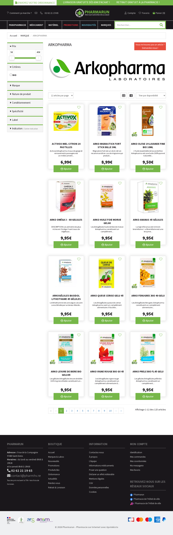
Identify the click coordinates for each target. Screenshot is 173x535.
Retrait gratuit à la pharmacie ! (137, 2)
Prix (14, 46)
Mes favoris (135, 470)
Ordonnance (54, 474)
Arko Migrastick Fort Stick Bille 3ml (107, 145)
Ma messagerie (136, 465)
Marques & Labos (56, 456)
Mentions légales (96, 478)
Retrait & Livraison (56, 487)
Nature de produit (21, 94)
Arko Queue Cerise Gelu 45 (107, 295)
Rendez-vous (54, 483)
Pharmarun (138, 494)
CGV (91, 483)
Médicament (36, 24)
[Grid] (124, 95)
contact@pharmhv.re (25, 475)
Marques (106, 24)
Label (15, 119)
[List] (131, 95)
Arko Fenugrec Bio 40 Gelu (148, 295)
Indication (25, 128)
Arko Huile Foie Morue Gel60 (107, 221)
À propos (93, 456)
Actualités (52, 478)
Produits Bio (53, 470)
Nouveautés (89, 24)
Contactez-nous (96, 452)
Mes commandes (137, 456)
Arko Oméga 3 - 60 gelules (66, 219)
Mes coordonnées (138, 461)
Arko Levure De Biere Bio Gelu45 (66, 373)
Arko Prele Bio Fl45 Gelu (148, 371)
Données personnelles (99, 487)
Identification (136, 452)
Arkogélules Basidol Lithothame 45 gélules (66, 297)
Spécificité (17, 111)
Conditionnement (21, 102)
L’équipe (92, 461)
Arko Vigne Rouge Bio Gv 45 (107, 371)
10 (110, 410)
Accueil (13, 35)
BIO (14, 75)
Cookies (92, 491)
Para (17, 24)
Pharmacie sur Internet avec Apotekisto (97, 527)
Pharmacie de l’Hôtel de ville (146, 499)
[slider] (12, 58)
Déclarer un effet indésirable (101, 474)
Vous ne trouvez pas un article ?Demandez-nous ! (150, 46)
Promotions (71, 24)
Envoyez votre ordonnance (36, 2)
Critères (16, 66)
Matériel (53, 24)
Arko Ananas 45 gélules (148, 219)
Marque (25, 35)
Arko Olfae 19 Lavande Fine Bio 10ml (148, 145)
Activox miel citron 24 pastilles (66, 145)
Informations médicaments (101, 465)
